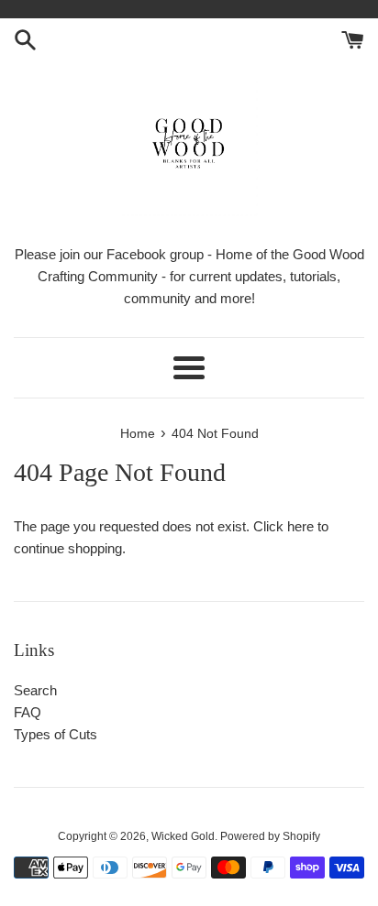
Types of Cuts (55, 734)
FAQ (27, 712)
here (300, 526)
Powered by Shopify (270, 836)
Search (35, 690)
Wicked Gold (183, 836)
